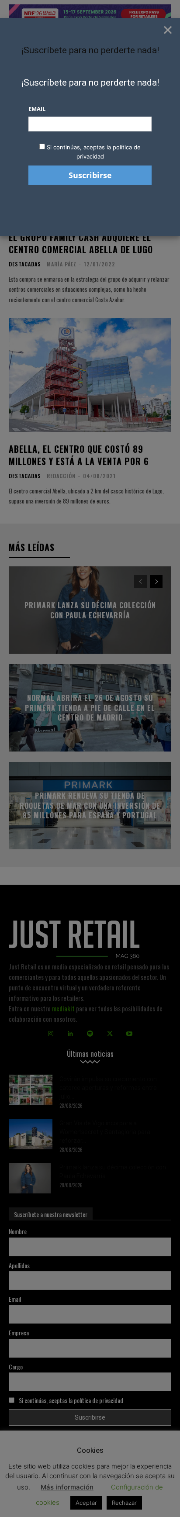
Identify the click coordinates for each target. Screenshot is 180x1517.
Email (36, 109)
